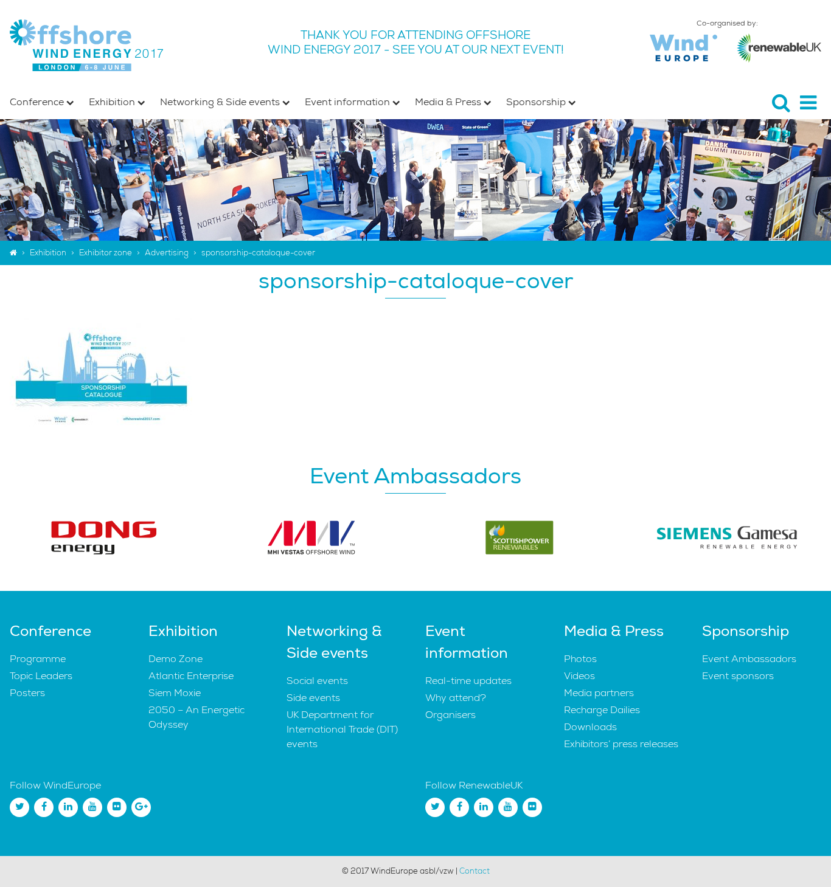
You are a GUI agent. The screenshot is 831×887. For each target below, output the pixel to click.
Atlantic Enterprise (191, 676)
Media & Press (449, 101)
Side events (313, 698)
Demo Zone (175, 659)
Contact (474, 871)
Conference (38, 101)
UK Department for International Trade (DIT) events (342, 729)
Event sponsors (738, 676)
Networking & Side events (221, 101)
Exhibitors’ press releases (621, 744)
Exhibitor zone (105, 253)
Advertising (167, 253)
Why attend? (455, 698)
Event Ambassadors (749, 659)
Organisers (450, 715)
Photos (580, 659)
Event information (348, 101)
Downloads (590, 727)
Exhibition (113, 101)
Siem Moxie (174, 693)
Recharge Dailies (602, 710)
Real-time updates (468, 681)
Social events (317, 681)
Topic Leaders (41, 676)
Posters (27, 693)
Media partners (599, 693)
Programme (38, 659)
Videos (579, 676)
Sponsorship (537, 101)
